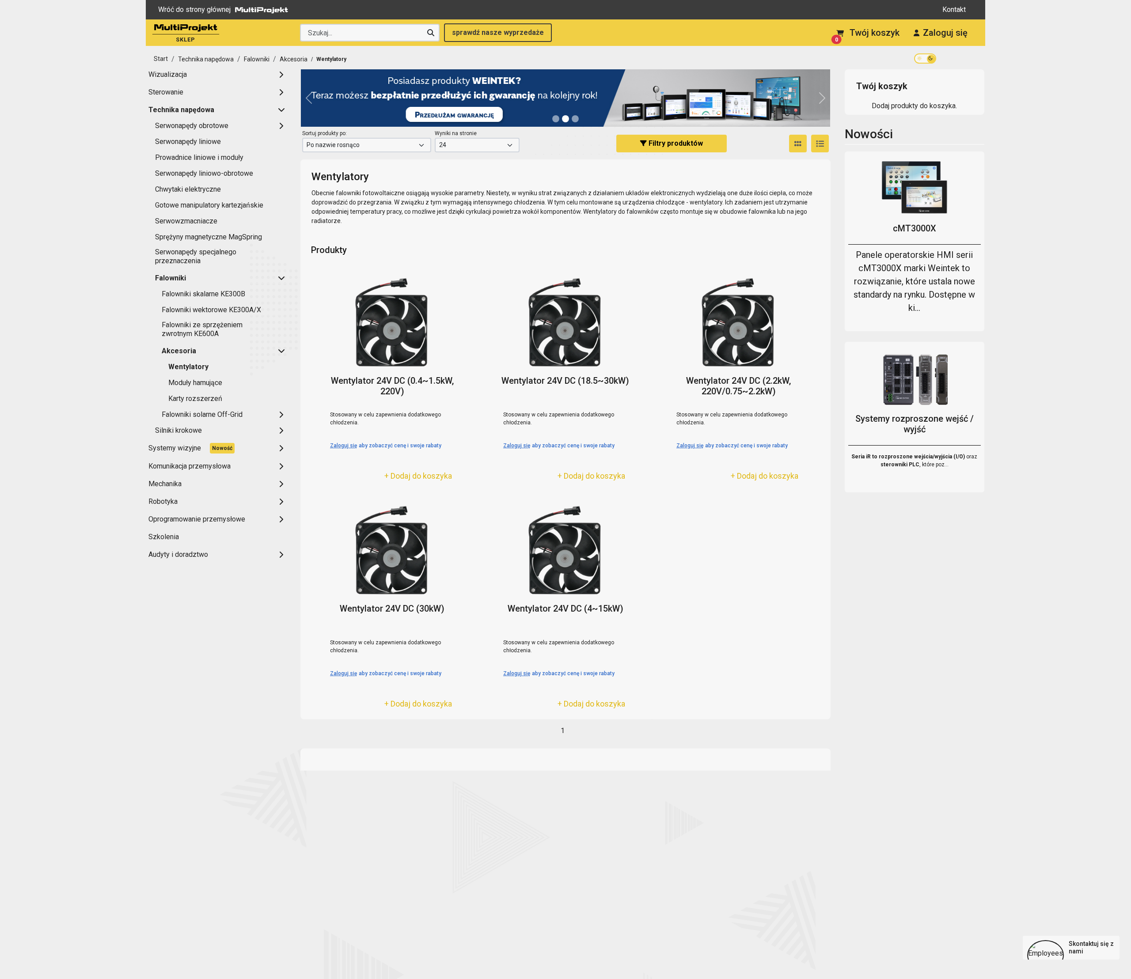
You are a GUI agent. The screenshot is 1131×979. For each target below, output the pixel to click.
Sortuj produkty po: (324, 133)
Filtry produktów (675, 143)
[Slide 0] (555, 119)
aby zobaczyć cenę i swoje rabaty (385, 445)
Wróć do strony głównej (194, 9)
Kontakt (954, 9)
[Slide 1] (565, 119)
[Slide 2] (575, 119)
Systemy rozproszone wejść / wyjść (914, 424)
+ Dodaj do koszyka (418, 475)
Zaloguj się (945, 32)
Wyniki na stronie (456, 133)
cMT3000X (914, 228)
